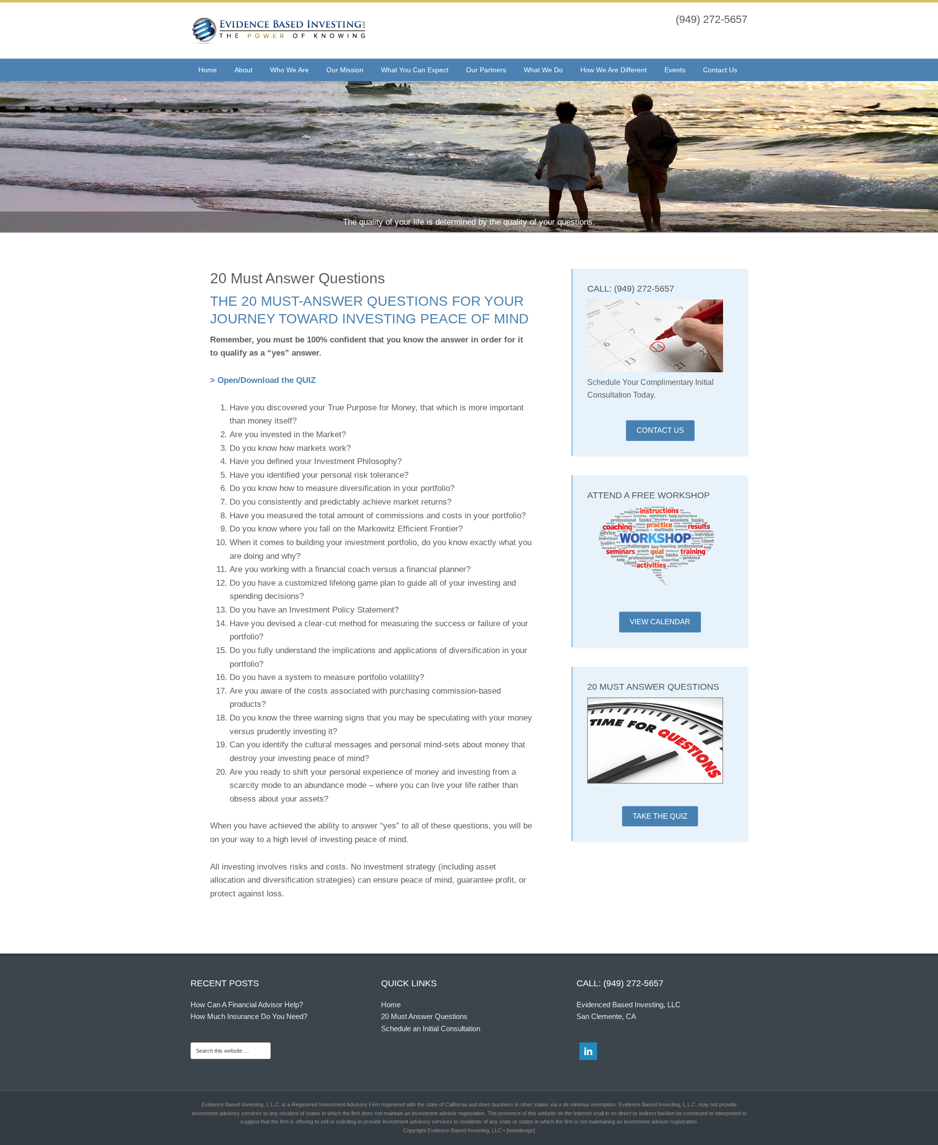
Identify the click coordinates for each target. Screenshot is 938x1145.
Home (391, 1004)
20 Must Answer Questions (424, 1016)
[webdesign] (521, 1130)
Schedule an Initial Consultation (430, 1028)
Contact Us (660, 430)
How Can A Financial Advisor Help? (247, 1004)
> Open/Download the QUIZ (263, 380)
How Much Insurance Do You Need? (249, 1016)
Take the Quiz (660, 816)
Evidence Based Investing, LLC (278, 31)
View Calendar (660, 621)
